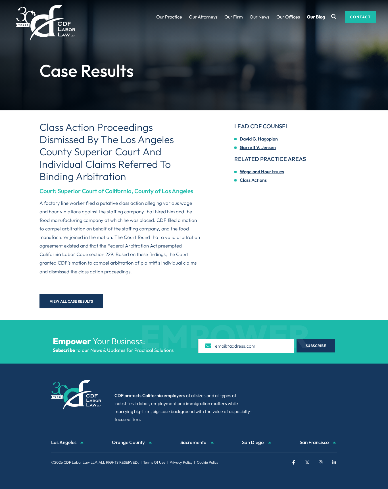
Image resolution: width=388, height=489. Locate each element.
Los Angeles (64, 442)
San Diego (253, 442)
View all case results (71, 301)
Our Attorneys (203, 17)
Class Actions (253, 180)
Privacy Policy (181, 462)
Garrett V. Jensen (258, 147)
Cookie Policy (207, 462)
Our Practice (169, 17)
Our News (260, 17)
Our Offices (288, 17)
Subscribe (316, 345)
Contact (360, 17)
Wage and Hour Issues (262, 171)
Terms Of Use (154, 462)
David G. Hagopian (259, 139)
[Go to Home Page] (45, 23)
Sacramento (193, 442)
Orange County (129, 442)
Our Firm (233, 17)
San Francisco (315, 442)
